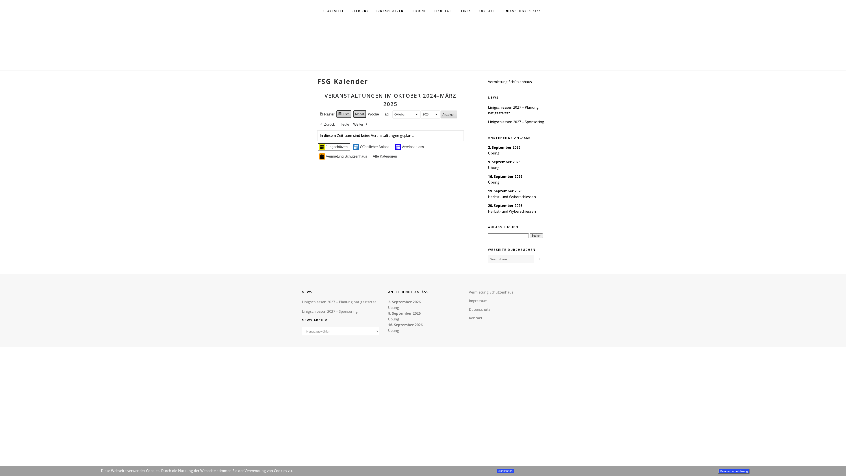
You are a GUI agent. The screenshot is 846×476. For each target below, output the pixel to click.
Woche (373, 114)
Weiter (358, 124)
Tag (386, 114)
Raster (326, 115)
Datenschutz (479, 309)
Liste (343, 115)
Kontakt (475, 318)
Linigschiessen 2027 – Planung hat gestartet (339, 301)
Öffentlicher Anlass (374, 147)
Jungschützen (337, 147)
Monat (359, 114)
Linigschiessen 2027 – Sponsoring (516, 121)
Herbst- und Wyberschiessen (512, 196)
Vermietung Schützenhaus (346, 156)
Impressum (478, 300)
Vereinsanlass (413, 147)
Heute (344, 124)
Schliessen (505, 470)
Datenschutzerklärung (734, 471)
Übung (493, 153)
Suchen (537, 235)
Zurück (329, 124)
